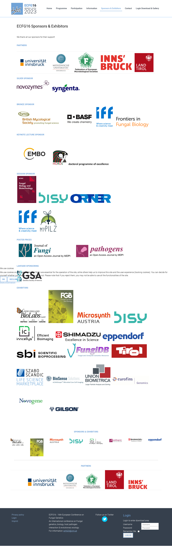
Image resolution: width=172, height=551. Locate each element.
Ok (3, 279)
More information (7, 282)
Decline (14, 279)
